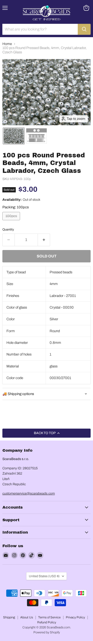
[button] (13, 136)
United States (44, 576)
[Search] (84, 29)
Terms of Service (49, 617)
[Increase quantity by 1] (44, 240)
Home (7, 44)
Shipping (9, 617)
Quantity (8, 229)
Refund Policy (46, 622)
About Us (26, 617)
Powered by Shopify (46, 632)
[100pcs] (11, 221)
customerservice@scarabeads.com (28, 493)
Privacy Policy (75, 617)
